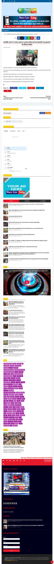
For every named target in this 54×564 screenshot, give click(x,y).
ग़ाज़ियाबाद (20, 386)
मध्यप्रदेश (14, 409)
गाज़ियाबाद (15, 386)
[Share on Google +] (31, 88)
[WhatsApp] (28, 38)
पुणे (8, 404)
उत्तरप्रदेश (18, 380)
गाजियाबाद (10, 386)
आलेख (5, 378)
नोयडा (8, 402)
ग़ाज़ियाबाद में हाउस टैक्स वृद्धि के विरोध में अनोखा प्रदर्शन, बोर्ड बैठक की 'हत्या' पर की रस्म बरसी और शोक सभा (26, 228)
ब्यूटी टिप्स (9, 409)
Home (5, 34)
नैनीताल (22, 400)
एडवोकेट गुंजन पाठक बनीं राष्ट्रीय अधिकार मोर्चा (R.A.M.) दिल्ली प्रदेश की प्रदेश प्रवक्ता (23, 246)
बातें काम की (6, 406)
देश (4, 400)
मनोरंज (19, 409)
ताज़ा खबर (14, 398)
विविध (16, 417)
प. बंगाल (12, 402)
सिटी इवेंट (15, 421)
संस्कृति (5, 421)
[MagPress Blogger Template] (27, 9)
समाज (17, 419)
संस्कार (21, 419)
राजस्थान (21, 413)
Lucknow (12, 365)
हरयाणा (17, 423)
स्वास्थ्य (13, 423)
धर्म (7, 400)
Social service (18, 365)
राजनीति (17, 413)
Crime (15, 363)
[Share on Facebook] (14, 88)
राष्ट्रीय (9, 415)
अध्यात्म (16, 371)
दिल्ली (23, 398)
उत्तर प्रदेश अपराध (12, 380)
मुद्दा (22, 411)
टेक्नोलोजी (21, 396)
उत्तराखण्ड (17, 382)
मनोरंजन (22, 409)
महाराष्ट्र (5, 411)
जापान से (17, 394)
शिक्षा (13, 419)
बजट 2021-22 (18, 404)
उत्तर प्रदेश (6, 380)
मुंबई (4, 413)
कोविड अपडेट (16, 384)
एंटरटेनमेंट (22, 382)
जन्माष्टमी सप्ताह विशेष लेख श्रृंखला (9, 392)
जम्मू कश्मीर (6, 394)
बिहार (14, 406)
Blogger (48, 113)
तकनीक (5, 398)
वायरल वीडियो (12, 417)
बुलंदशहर (22, 406)
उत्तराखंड (13, 382)
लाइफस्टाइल (22, 415)
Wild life (5, 367)
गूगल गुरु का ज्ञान (10, 388)
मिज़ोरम (14, 411)
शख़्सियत (10, 419)
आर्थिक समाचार (20, 376)
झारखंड (21, 394)
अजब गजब (10, 367)
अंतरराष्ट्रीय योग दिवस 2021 (19, 369)
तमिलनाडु (9, 398)
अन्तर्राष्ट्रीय (21, 371)
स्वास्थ (9, 423)
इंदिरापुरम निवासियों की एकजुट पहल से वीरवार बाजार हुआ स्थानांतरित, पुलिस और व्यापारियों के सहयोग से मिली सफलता (17, 351)
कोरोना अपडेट (10, 384)
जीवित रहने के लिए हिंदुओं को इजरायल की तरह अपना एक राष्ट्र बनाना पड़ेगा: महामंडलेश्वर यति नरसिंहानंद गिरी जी (27, 210)
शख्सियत (5, 419)
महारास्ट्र (10, 411)
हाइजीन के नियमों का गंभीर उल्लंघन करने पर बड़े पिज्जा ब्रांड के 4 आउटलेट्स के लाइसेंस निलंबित (24, 222)
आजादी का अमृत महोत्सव (18, 373)
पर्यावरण (5, 404)
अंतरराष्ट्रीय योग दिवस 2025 (8, 371)
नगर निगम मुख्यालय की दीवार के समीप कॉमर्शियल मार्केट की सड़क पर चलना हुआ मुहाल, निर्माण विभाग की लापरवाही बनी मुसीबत (28, 258)
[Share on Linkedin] (40, 88)
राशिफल (5, 415)
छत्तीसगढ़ (20, 388)
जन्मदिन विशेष (11, 390)
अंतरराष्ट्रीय (16, 367)
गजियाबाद (5, 386)
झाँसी (5, 396)
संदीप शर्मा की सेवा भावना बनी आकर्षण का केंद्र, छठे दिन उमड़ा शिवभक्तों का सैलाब (21, 234)
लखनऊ (17, 415)
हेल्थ (11, 425)
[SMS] (25, 38)
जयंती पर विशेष (11, 394)
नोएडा (5, 402)
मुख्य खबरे (18, 411)
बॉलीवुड (5, 409)
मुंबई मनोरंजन (9, 413)
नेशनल (18, 400)
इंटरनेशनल (18, 378)
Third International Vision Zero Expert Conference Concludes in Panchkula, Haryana (26, 204)
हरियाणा (20, 423)
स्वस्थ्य (5, 423)
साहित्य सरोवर (10, 421)
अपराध (5, 373)
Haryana (19, 363)
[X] (22, 38)
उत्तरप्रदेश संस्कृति (7, 382)
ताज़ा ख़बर (19, 398)
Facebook (42, 113)
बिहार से (18, 406)
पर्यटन (19, 402)
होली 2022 (15, 425)
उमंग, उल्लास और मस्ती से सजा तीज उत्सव (15, 216)
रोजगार (13, 415)
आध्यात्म (14, 376)
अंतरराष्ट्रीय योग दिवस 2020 (8, 369)
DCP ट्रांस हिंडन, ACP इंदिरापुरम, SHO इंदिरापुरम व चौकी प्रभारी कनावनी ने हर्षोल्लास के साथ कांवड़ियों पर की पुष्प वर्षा (28, 240)
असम (9, 373)
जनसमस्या (5, 390)
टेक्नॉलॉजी (12, 396)
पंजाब (16, 402)
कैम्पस (5, 384)
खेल (20, 384)
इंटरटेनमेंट (13, 378)
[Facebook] (18, 38)
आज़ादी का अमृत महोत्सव (8, 376)
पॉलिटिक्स (12, 404)
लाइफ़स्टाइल (6, 417)
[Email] (35, 38)
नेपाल (15, 400)
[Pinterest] (32, 38)
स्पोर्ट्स (20, 421)
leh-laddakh (6, 365)
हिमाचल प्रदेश (6, 425)
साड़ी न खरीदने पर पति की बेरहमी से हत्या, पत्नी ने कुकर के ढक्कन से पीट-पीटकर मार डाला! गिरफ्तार (17, 325)
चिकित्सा (16, 388)
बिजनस (10, 406)
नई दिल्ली (11, 400)
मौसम (14, 413)
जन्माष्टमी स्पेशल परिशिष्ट (20, 392)
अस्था (12, 373)
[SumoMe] (38, 38)
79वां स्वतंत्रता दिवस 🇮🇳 (8, 363)
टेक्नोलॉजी (17, 396)
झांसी (8, 396)
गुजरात (5, 388)
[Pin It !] (8, 90)
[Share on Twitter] (22, 88)
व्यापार (20, 417)
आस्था (9, 378)
